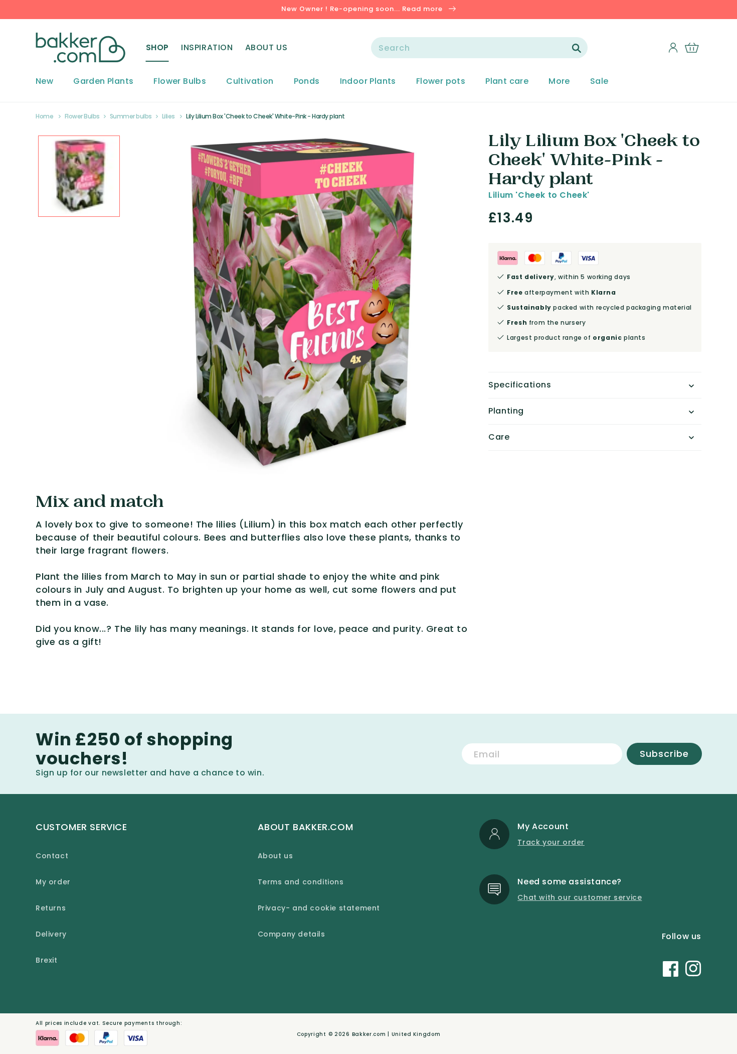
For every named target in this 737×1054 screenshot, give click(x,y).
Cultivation (249, 81)
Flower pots (440, 81)
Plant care (506, 81)
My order (53, 882)
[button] (157, 47)
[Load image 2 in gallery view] (79, 176)
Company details (291, 934)
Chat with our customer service (579, 897)
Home (44, 116)
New (44, 81)
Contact (52, 856)
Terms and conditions (301, 882)
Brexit (47, 960)
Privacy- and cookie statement (319, 908)
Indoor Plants (368, 81)
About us (275, 856)
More (559, 81)
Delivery (51, 934)
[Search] (577, 48)
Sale (599, 81)
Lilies (168, 116)
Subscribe (664, 753)
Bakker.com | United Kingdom (396, 1034)
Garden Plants (103, 81)
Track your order (551, 842)
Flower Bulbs (179, 81)
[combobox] (479, 47)
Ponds (307, 81)
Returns (51, 908)
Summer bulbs (131, 116)
